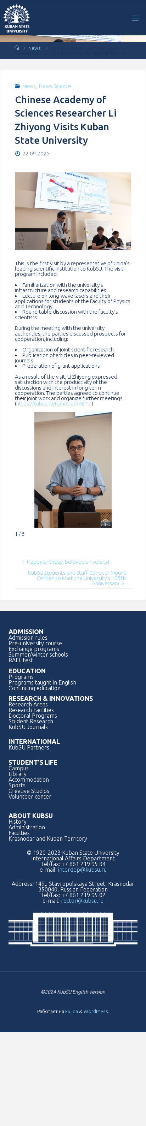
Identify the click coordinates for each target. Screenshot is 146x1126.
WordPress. (96, 1011)
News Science (55, 86)
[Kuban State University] (16, 18)
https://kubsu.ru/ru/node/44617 (53, 404)
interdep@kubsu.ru (82, 869)
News (34, 48)
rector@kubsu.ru (82, 900)
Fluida (71, 1011)
